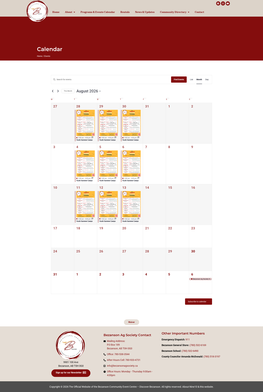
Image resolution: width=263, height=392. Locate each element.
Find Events (179, 79)
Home (55, 12)
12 (101, 188)
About (68, 12)
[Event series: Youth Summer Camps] (92, 138)
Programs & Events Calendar (98, 12)
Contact (199, 12)
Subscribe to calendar (197, 301)
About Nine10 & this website (197, 386)
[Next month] (58, 91)
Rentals (125, 12)
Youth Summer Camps (84, 140)
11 (78, 188)
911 (188, 339)
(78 (205, 356)
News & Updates (145, 12)
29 (101, 106)
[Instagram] (223, 3)
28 (78, 106)
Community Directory (173, 12)
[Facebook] (218, 3)
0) (208, 356)
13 (124, 188)
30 (124, 106)
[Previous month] (52, 91)
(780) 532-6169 (198, 345)
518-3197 (214, 356)
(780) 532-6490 (190, 350)
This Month (68, 91)
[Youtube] (228, 3)
